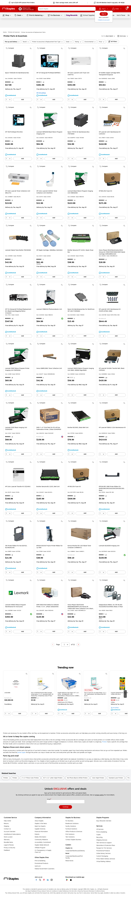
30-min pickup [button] (41, 93)
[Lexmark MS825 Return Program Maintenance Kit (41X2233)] (19, 593)
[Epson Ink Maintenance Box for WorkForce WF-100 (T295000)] (81, 297)
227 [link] (12, 318)
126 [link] (106, 377)
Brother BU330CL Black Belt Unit (78, 428)
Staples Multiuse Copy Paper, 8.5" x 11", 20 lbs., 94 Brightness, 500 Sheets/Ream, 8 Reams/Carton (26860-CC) (68, 694)
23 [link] (74, 259)
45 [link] (106, 200)
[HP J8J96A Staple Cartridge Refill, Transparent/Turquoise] (112, 61)
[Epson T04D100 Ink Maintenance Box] (19, 61)
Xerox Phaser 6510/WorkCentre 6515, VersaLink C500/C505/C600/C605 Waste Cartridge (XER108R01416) (112, 252)
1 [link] (43, 259)
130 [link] (106, 141)
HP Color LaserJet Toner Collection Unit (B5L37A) (17, 192)
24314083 (7, 693)
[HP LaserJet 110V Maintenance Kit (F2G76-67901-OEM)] (112, 297)
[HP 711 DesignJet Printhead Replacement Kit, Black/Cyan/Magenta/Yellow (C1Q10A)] (19, 297)
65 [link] (12, 555)
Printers (104, 742)
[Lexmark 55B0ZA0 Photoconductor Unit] (50, 297)
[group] (16, 693)
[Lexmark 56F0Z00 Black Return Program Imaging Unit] (50, 120)
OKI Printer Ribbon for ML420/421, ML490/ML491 (16, 547)
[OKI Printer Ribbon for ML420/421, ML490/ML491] (19, 534)
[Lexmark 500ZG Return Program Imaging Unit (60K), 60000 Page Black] (81, 356)
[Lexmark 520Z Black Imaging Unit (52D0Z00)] (19, 416)
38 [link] (12, 377)
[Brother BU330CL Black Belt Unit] (81, 416)
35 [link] (43, 555)
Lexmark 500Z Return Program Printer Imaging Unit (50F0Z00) (17, 369)
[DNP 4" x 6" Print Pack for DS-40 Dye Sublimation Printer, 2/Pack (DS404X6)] (50, 416)
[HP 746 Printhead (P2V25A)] (19, 120)
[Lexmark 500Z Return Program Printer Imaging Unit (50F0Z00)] (19, 356)
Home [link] (5, 32)
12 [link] (74, 200)
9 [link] (43, 377)
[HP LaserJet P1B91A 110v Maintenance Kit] (112, 416)
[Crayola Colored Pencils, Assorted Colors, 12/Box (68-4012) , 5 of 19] (122, 683)
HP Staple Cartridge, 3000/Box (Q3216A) (49, 250)
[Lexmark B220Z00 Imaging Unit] (112, 534)
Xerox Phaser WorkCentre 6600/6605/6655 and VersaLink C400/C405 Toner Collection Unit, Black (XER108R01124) (80, 607)
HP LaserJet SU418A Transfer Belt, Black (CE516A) (111, 369)
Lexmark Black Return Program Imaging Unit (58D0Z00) (80, 192)
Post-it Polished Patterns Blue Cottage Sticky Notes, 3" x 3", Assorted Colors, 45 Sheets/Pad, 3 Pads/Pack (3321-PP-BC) (42, 694)
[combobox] (67, 9)
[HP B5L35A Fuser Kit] (112, 179)
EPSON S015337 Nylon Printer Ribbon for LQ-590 (49, 547)
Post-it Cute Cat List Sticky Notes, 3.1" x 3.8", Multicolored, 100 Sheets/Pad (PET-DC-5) (95, 694)
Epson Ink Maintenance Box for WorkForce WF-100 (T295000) (81, 310)
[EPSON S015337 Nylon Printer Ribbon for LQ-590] (50, 534)
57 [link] (12, 200)
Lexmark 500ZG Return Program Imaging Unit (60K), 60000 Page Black (81, 369)
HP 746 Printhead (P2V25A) (14, 132)
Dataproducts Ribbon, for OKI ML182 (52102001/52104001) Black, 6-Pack (111, 606)
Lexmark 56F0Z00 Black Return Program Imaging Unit (49, 133)
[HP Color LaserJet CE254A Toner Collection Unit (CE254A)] (50, 179)
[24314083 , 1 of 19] (15, 683)
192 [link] (12, 82)
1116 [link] (118, 698)
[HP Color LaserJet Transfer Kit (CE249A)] (19, 475)
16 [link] (12, 436)
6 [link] (43, 318)
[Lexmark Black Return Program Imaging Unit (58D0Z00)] (81, 179)
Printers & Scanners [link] (14, 32)
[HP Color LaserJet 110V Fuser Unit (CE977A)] (81, 61)
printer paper (22, 752)
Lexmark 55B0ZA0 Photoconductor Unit (49, 309)
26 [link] (43, 141)
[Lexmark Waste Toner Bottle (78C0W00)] (19, 238)
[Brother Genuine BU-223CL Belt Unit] (50, 475)
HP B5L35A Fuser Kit (105, 191)
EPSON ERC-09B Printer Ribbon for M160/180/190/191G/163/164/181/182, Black (111, 488)
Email (49, 799)
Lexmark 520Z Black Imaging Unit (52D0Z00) (16, 428)
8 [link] (74, 318)
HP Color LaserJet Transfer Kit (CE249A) (17, 487)
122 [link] (106, 436)
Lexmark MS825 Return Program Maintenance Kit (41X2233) (15, 606)
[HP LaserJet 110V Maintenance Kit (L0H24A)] (112, 120)
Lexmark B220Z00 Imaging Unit (109, 546)
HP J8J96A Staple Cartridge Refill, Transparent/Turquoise (109, 74)
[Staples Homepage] (8, 9)
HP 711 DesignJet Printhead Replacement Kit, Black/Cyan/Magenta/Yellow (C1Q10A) (18, 311)
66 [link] (43, 200)
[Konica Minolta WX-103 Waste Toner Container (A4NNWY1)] (81, 534)
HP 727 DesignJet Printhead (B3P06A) (48, 73)
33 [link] (43, 82)
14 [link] (74, 141)
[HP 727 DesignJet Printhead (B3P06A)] (50, 61)
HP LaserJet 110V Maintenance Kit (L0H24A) (110, 133)
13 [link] (106, 259)
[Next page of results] (78, 644)
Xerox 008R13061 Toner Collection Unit (49, 368)
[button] (93, 8)
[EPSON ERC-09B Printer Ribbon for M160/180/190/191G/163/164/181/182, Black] (112, 475)
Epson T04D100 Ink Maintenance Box (17, 73)
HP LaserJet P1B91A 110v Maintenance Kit (112, 428)
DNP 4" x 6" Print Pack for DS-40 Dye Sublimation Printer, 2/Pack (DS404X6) (48, 428)
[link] (22, 3)
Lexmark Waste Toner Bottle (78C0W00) (18, 250)
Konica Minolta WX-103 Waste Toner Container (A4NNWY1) (79, 547)
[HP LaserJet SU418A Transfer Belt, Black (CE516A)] (112, 356)
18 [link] (106, 555)
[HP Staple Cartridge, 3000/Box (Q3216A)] (50, 238)
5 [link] (105, 82)
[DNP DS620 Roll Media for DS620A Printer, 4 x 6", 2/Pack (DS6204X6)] (50, 593)
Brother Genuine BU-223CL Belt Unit (48, 487)
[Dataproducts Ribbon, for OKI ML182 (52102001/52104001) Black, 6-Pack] (112, 593)
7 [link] (74, 82)
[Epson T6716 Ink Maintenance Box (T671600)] (81, 120)
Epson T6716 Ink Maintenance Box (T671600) (78, 133)
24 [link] (106, 496)
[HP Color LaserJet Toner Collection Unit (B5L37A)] (19, 179)
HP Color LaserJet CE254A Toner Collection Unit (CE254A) (46, 192)
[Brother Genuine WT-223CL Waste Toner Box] (81, 238)
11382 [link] (65, 698)
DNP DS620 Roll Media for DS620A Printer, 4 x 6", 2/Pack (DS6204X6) (47, 606)
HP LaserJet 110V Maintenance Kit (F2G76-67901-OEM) (110, 310)
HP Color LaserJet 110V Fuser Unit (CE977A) (78, 74)
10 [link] (12, 141)
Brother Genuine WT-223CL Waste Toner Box (80, 251)
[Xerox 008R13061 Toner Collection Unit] (50, 356)
